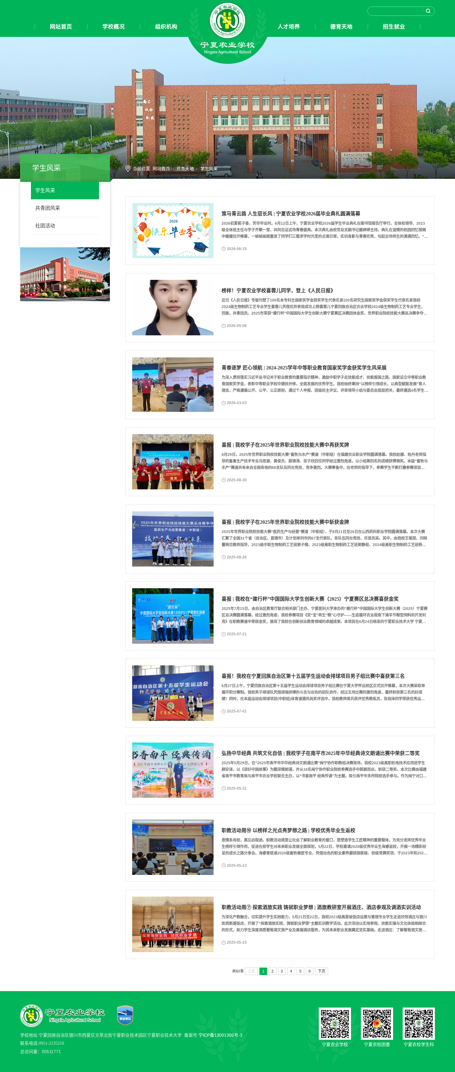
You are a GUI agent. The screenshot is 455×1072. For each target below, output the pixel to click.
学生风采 (45, 190)
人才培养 (289, 27)
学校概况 (113, 27)
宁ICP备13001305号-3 (220, 1035)
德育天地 (341, 27)
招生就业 (394, 27)
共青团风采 (47, 208)
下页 (321, 971)
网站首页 (61, 27)
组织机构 (166, 27)
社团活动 (45, 225)
